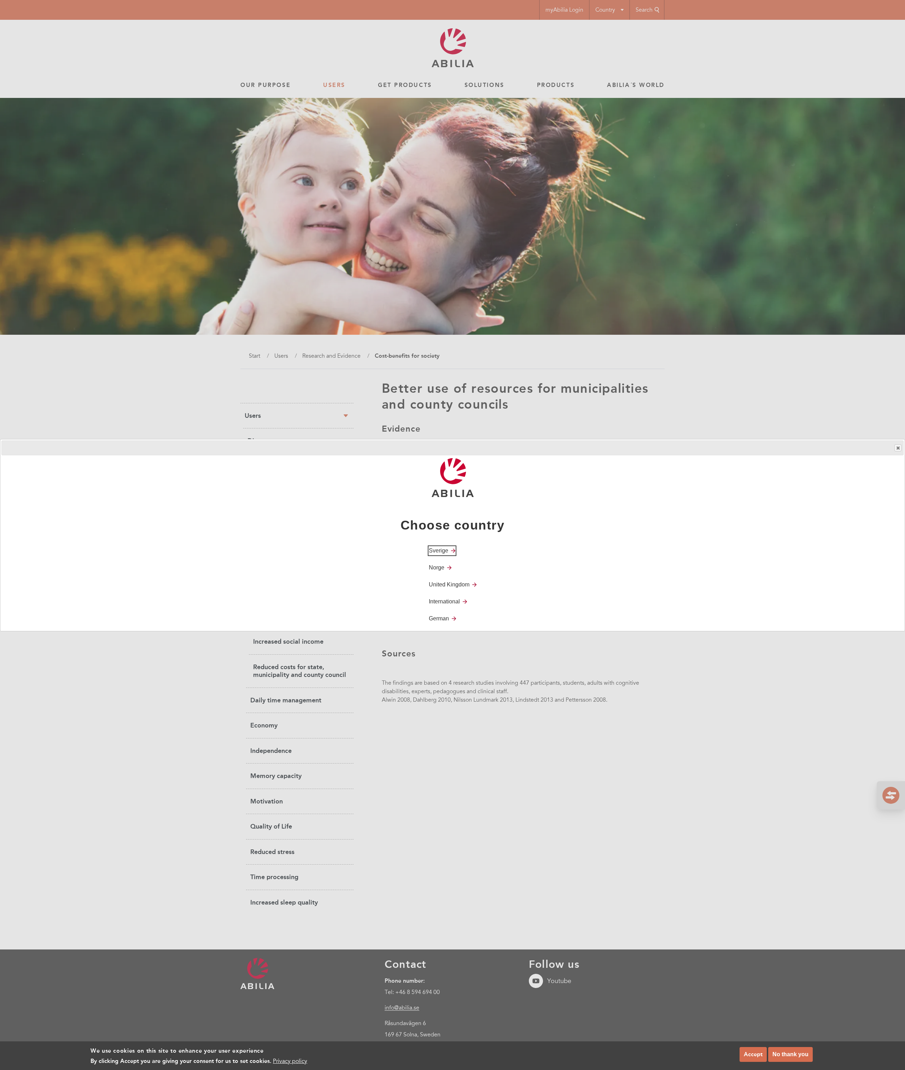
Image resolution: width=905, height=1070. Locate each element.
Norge (436, 567)
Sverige (438, 550)
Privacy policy (290, 1061)
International (444, 601)
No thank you (790, 1054)
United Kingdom (449, 584)
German (439, 618)
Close (897, 447)
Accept (753, 1054)
